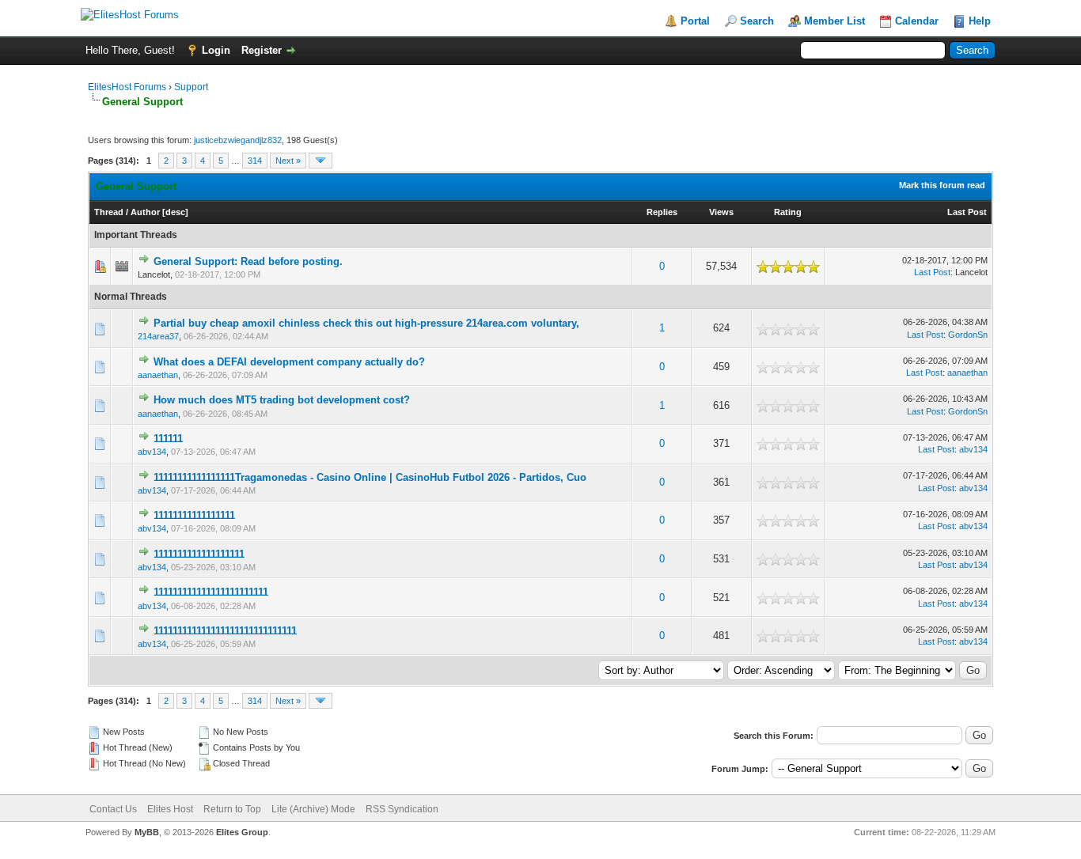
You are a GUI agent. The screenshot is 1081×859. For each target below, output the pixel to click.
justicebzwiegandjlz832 (238, 140)
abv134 (152, 451)
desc (175, 212)
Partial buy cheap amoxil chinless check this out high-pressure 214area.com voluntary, (366, 323)
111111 (168, 439)
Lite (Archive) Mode (313, 809)
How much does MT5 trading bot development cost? (282, 400)
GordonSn (968, 334)
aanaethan (158, 375)
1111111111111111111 (199, 554)
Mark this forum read (942, 185)
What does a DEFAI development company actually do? (289, 362)
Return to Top (232, 809)
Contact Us (113, 809)
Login (216, 50)
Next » (288, 160)
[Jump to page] (320, 160)
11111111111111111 (194, 515)
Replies (662, 212)
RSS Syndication (402, 809)
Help (980, 21)
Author (145, 212)
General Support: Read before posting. (248, 261)
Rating (788, 212)
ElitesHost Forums (127, 87)
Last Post (967, 212)
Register (261, 50)
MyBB (147, 832)
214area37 (158, 336)
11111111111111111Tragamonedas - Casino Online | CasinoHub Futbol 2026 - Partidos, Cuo (370, 477)
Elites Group (242, 832)
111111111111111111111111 (211, 592)
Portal (695, 21)
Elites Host (170, 809)
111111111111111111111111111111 (225, 631)
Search (757, 21)
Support (191, 87)
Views (721, 212)
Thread (108, 212)
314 (255, 160)
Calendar (917, 21)
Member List (834, 21)
